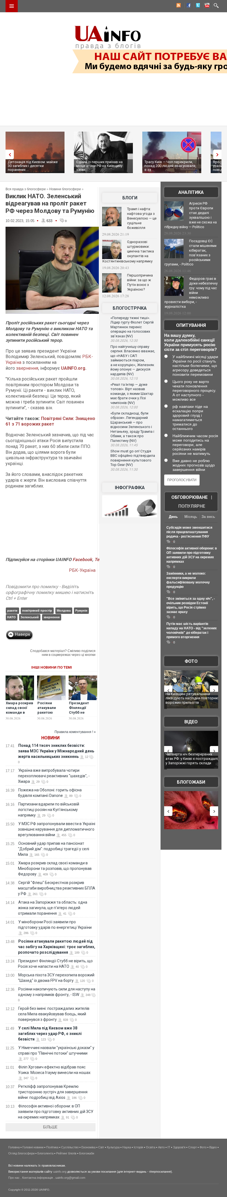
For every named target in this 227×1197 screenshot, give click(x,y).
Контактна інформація (37, 1177)
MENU (12, 6)
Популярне (191, 506)
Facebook (82, 559)
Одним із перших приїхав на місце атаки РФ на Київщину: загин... (99, 166)
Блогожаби (191, 782)
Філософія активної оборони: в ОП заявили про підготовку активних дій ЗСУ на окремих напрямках (55, 1111)
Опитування (191, 325)
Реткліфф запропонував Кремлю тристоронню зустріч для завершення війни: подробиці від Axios (52, 1092)
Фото (191, 661)
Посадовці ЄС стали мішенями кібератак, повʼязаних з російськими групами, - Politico (190, 253)
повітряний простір (37, 610)
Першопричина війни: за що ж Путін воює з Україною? (140, 282)
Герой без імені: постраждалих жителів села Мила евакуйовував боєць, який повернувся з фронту (53, 1014)
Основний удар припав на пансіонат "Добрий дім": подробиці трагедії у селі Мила (53, 849)
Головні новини (32, 1147)
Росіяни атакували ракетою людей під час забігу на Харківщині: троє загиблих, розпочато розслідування (56, 947)
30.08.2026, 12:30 (124, 341)
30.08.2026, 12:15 (124, 378)
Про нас (14, 1177)
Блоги (129, 197)
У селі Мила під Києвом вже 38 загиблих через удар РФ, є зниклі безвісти (50, 1033)
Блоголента (45, 1153)
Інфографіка (130, 487)
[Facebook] (187, 6)
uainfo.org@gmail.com (70, 1177)
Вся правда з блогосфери (26, 189)
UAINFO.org (73, 368)
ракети (12, 610)
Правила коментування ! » (75, 732)
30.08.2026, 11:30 (124, 469)
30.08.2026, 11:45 (124, 445)
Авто (161, 1147)
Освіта (150, 1147)
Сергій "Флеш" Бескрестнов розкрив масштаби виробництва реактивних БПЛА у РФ (56, 888)
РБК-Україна (82, 570)
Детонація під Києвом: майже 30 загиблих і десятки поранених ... (33, 166)
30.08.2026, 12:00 (124, 407)
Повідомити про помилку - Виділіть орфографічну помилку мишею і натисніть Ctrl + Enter (50, 592)
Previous (8, 154)
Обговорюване (189, 497)
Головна (14, 1147)
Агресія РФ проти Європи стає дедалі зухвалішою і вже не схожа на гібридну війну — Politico (190, 215)
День (173, 517)
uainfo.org (59, 1171)
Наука (126, 1147)
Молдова (64, 610)
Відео (191, 721)
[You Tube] (206, 6)
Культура (113, 1147)
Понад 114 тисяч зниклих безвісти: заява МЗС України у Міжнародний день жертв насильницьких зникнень (56, 751)
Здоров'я (179, 1147)
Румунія (81, 610)
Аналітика (191, 192)
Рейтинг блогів (66, 1153)
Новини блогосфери (65, 189)
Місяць (190, 517)
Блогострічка (130, 308)
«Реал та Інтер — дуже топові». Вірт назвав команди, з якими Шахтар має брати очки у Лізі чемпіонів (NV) (131, 393)
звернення (27, 368)
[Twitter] (197, 6)
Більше (50, 1127)
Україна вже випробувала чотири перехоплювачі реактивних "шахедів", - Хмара (54, 776)
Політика (52, 1147)
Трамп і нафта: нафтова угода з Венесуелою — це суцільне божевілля (141, 218)
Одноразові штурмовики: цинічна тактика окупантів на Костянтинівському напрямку (128, 251)
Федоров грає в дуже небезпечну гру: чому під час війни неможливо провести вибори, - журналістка (191, 293)
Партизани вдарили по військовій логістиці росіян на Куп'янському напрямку (48, 809)
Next (218, 154)
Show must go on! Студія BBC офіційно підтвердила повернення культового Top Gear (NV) (132, 458)
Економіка (88, 1147)
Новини (50, 737)
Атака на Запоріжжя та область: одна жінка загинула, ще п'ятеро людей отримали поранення (52, 908)
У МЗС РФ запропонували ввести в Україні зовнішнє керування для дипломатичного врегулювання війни (56, 829)
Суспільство (70, 1147)
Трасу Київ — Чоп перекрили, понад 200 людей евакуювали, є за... (170, 166)
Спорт (192, 1147)
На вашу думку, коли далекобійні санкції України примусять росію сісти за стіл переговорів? (190, 342)
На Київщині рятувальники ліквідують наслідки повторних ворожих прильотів (192, 698)
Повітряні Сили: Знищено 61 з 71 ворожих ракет (50, 421)
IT (168, 1147)
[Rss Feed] (178, 6)
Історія (138, 1147)
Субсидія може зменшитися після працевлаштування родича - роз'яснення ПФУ (189, 532)
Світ (101, 1147)
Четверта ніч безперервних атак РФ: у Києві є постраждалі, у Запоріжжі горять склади (192, 758)
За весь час (208, 517)
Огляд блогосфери (21, 1153)
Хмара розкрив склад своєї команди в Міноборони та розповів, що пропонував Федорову (55, 868)
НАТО (11, 617)
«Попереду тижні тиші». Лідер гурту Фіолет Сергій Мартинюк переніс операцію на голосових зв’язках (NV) (132, 327)
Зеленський (29, 617)
